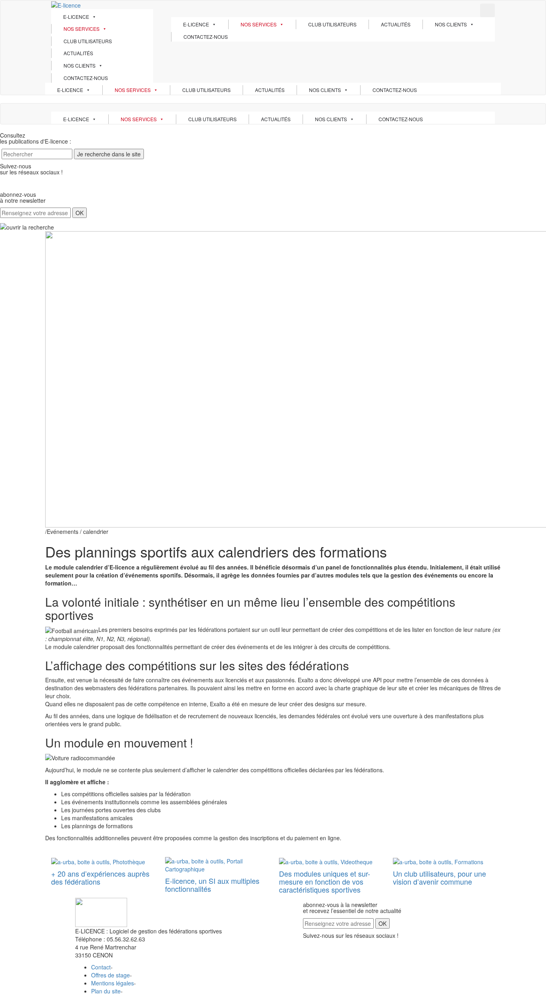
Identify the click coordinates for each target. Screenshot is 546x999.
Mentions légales (112, 983)
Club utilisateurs (88, 41)
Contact (101, 967)
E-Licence (76, 16)
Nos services (82, 28)
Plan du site (106, 991)
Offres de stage (110, 975)
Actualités (78, 53)
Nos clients (80, 65)
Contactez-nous (86, 77)
